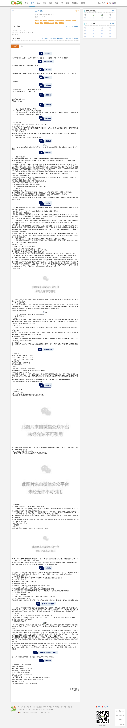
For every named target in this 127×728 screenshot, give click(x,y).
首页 (26, 3)
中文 (99, 707)
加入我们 (32, 707)
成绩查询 (68, 39)
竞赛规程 (14, 46)
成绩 (50, 3)
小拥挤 (45, 20)
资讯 (56, 3)
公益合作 (45, 707)
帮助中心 (63, 707)
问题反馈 (69, 707)
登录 (99, 3)
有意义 (37, 22)
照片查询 (53, 39)
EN (115, 3)
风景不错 (62, 22)
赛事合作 (51, 707)
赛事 (32, 3)
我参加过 (46, 39)
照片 (38, 3)
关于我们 (20, 707)
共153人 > (112, 23)
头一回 (37, 20)
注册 (103, 3)
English (106, 707)
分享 (77, 11)
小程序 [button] (83, 3)
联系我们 (26, 707)
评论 (22, 46)
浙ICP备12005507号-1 (47, 712)
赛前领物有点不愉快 (49, 22)
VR (62, 3)
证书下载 (75, 39)
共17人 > (113, 11)
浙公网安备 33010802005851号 (29, 712)
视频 (44, 3)
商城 (67, 3)
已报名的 (75, 26)
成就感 (73, 20)
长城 (57, 22)
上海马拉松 (39, 11)
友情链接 (57, 707)
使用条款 (39, 707)
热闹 (42, 22)
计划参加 (68, 26)
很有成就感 (51, 20)
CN (109, 3)
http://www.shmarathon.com (50, 17)
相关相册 (61, 39)
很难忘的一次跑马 (59, 20)
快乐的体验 (68, 20)
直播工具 (75, 3)
